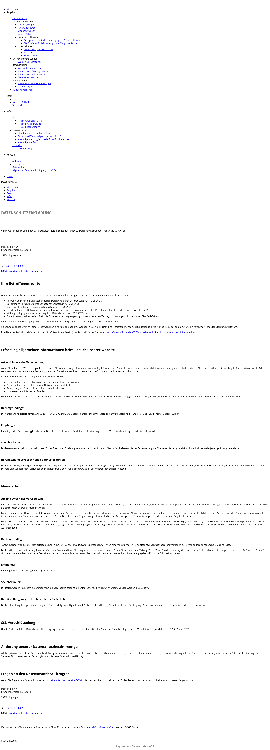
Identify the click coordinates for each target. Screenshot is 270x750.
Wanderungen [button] (20, 80)
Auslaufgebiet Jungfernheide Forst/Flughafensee (43, 139)
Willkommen (13, 9)
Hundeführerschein (22, 89)
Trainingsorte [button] (19, 129)
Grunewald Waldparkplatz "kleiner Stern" (39, 136)
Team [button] (9, 95)
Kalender (17, 145)
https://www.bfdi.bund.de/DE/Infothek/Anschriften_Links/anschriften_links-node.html (151, 332)
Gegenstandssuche (28, 77)
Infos (9, 196)
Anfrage (16, 160)
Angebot (11, 190)
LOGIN (10, 176)
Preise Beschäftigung (29, 126)
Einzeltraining (19, 18)
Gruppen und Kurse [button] (22, 21)
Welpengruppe (26, 24)
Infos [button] (9, 111)
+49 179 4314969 (14, 266)
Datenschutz (19, 167)
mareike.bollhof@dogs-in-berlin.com (28, 713)
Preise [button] (15, 117)
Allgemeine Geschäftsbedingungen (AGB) (34, 170)
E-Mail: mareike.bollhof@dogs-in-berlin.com (24, 271)
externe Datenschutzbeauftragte (100, 727)
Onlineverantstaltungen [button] (25, 58)
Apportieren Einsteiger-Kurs (33, 71)
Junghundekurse (26, 27)
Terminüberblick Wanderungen (34, 83)
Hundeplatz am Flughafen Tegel (34, 133)
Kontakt (11, 199)
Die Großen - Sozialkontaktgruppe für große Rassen (51, 43)
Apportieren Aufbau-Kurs (31, 74)
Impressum (18, 164)
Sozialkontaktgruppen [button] (29, 37)
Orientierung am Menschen (38, 49)
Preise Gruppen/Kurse (30, 120)
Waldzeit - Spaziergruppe (31, 68)
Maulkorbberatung (22, 148)
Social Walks (24, 33)
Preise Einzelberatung (29, 123)
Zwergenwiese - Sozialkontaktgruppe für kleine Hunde (52, 40)
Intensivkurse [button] (25, 46)
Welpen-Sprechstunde (30, 61)
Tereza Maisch (19, 105)
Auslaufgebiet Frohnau (30, 142)
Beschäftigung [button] (19, 64)
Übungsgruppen (26, 30)
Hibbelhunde (30, 55)
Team (9, 193)
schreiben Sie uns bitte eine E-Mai (64, 680)
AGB (151, 746)
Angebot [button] (11, 12)
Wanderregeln (25, 86)
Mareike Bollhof (20, 102)
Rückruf (28, 52)
